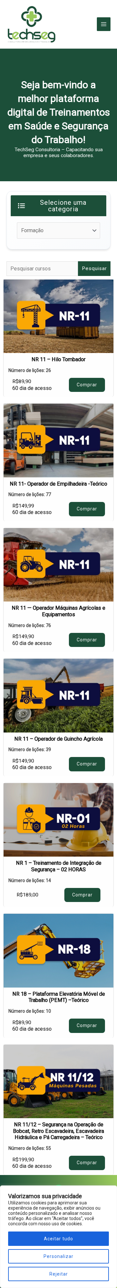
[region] (58, 1236)
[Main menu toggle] (103, 24)
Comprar (87, 384)
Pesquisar (94, 268)
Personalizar (58, 1256)
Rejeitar (58, 1274)
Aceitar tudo (58, 1238)
